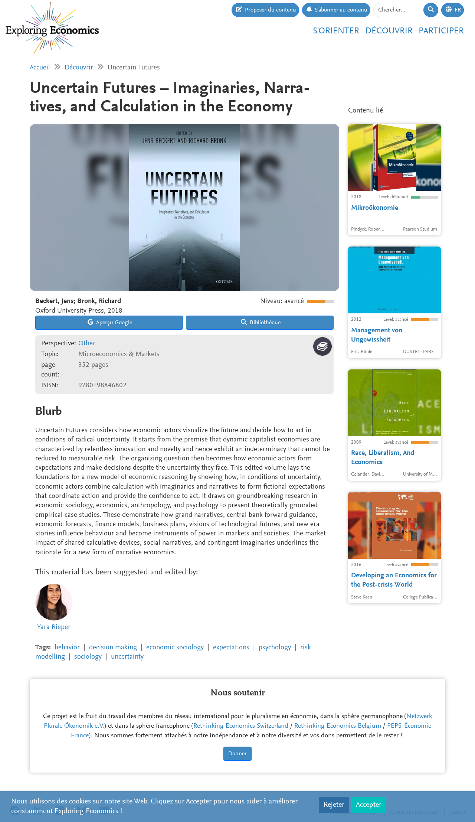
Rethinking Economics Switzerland (240, 726)
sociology (88, 656)
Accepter (368, 805)
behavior (67, 647)
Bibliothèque (264, 323)
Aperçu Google (113, 323)
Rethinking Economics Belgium (337, 726)
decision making (113, 647)
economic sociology (175, 647)
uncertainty (127, 656)
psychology (275, 647)
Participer (441, 31)
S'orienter (336, 31)
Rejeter (334, 805)
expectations (231, 647)
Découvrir (389, 31)
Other (86, 343)
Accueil (40, 67)
